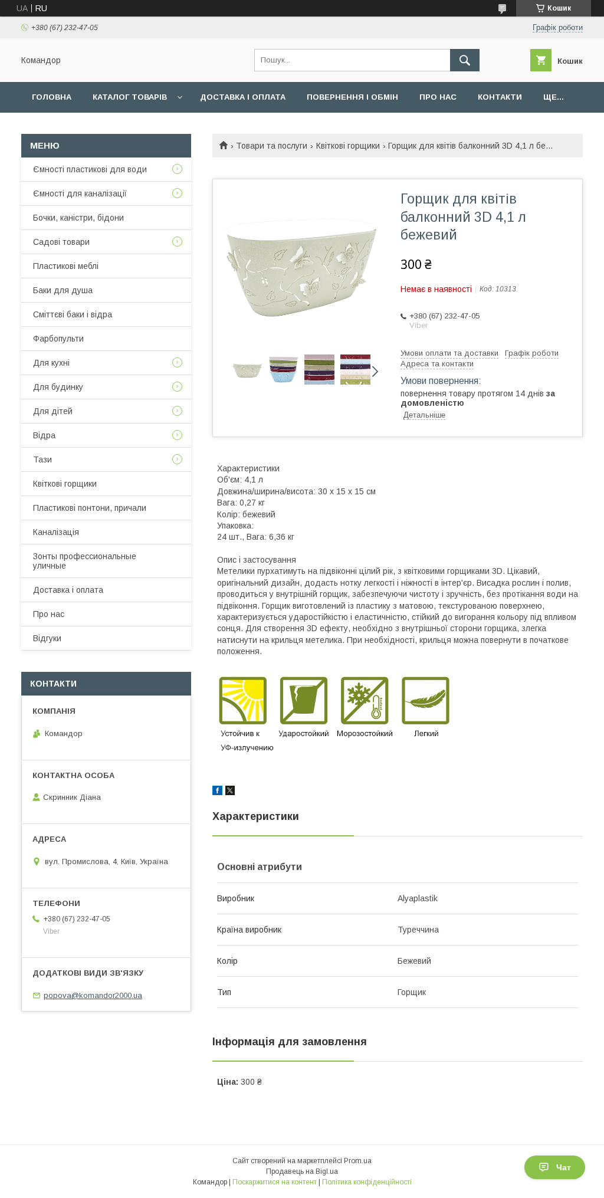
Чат (563, 1167)
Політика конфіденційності (367, 1182)
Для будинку (58, 387)
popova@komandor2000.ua (93, 995)
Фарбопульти (58, 338)
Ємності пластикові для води (90, 169)
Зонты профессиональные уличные (84, 561)
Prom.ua (358, 1161)
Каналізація (56, 532)
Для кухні (51, 362)
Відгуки (47, 638)
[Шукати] (465, 60)
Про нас (438, 97)
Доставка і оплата (242, 97)
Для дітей (53, 411)
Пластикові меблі (66, 266)
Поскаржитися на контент (274, 1182)
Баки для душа (63, 290)
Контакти (500, 97)
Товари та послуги (271, 145)
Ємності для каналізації (80, 193)
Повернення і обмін (352, 97)
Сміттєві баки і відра (72, 314)
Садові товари (61, 242)
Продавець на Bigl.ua (302, 1171)
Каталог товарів (130, 97)
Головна (51, 97)
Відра (44, 435)
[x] (230, 792)
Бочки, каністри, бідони (78, 217)
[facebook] (217, 792)
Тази (42, 459)
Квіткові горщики (348, 145)
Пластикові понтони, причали (89, 508)
